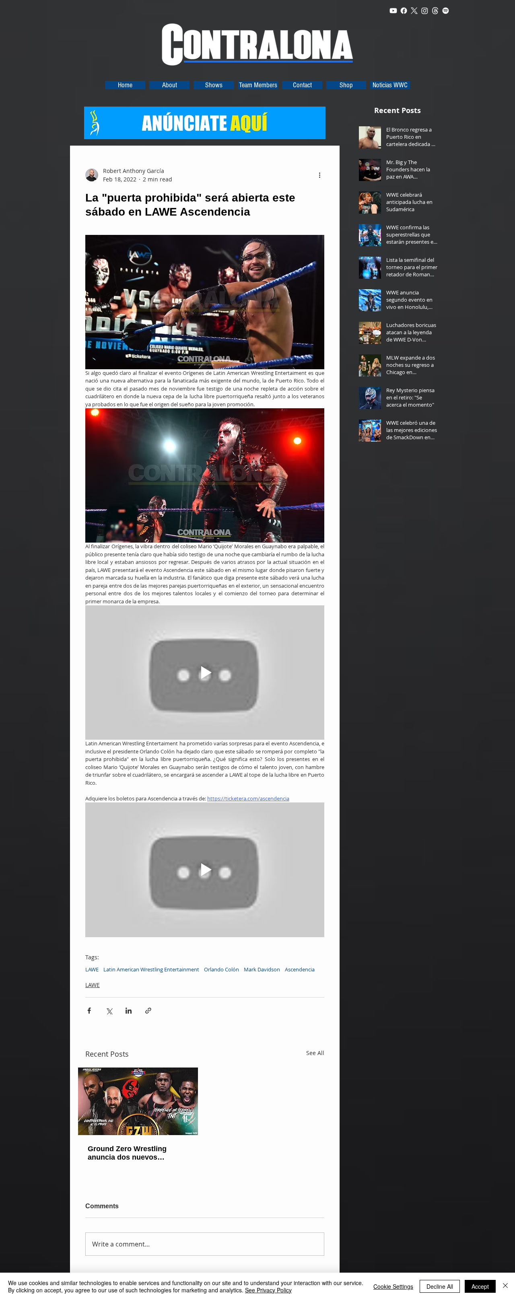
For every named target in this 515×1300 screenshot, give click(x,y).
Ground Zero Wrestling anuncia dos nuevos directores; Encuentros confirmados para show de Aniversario (133, 1153)
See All (315, 1053)
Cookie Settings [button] (393, 1286)
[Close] (505, 1286)
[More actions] (319, 175)
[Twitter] (414, 10)
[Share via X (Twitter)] (109, 1010)
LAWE (92, 969)
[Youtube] (393, 10)
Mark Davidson (262, 969)
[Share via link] (148, 1010)
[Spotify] (445, 10)
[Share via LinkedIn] (128, 1010)
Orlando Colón (221, 969)
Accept (480, 1286)
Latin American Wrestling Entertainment (151, 969)
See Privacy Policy (268, 1290)
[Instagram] (424, 10)
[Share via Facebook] (89, 1010)
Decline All (439, 1286)
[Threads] (435, 10)
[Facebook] (404, 10)
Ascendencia (300, 969)
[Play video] (204, 672)
